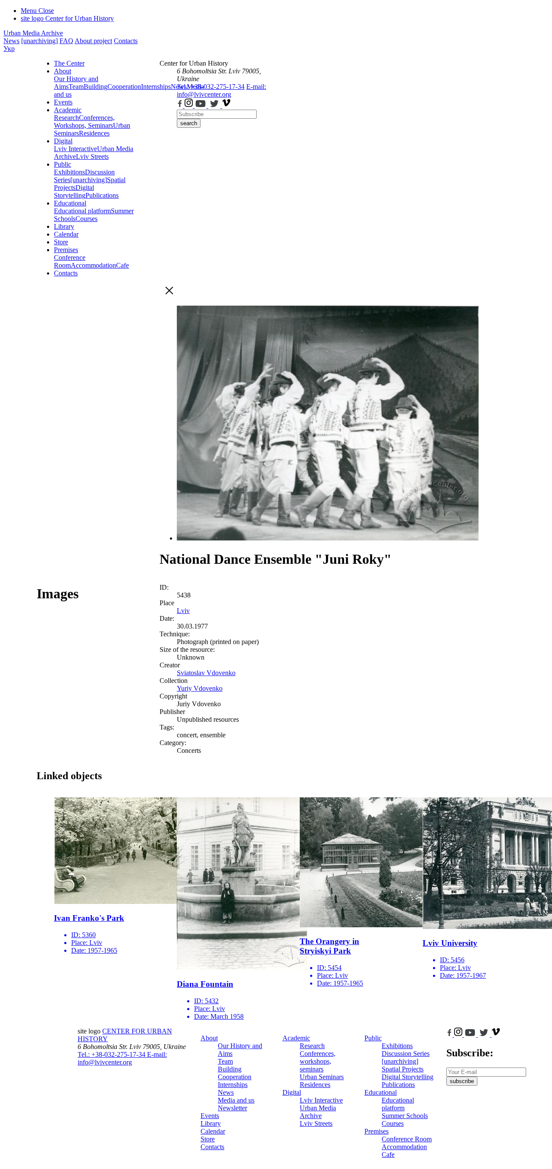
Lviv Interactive (75, 148)
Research (66, 117)
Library (64, 226)
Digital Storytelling (74, 191)
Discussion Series (406, 1053)
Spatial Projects (402, 1069)
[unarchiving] (39, 40)
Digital (63, 141)
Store (61, 242)
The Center (69, 63)
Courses (86, 218)
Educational (70, 203)
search (188, 123)
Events (63, 102)
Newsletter (232, 1108)
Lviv (183, 610)
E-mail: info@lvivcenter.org (221, 90)
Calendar (66, 234)
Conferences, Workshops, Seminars (84, 121)
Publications (102, 195)
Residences (94, 133)
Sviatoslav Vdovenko (206, 672)
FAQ (66, 40)
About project (93, 40)
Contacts (126, 40)
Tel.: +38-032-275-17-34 (211, 86)
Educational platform (82, 211)
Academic (68, 110)
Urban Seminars (322, 1077)
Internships (233, 1084)
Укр (9, 48)
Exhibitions (69, 172)
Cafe (122, 265)
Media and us (236, 1100)
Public (62, 164)
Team (76, 86)
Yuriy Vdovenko (200, 688)
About (62, 71)
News (11, 40)
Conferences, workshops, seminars (318, 1061)
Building (95, 86)
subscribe (462, 1081)
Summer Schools (405, 1115)
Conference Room (69, 261)
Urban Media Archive (33, 33)
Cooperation (124, 86)
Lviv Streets (92, 156)
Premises (66, 249)
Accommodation (93, 265)
